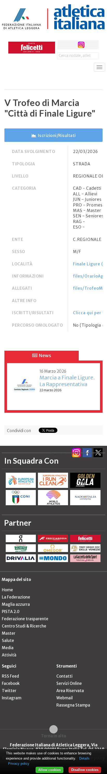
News (44, 355)
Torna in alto (53, 735)
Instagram (11, 697)
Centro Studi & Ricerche (24, 626)
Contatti (64, 676)
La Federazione (16, 597)
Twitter (9, 690)
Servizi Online (69, 683)
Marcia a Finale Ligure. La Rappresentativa (67, 380)
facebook (62, 45)
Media (8, 647)
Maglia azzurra (16, 604)
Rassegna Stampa (73, 705)
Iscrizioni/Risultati (57, 135)
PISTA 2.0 (10, 611)
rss (91, 45)
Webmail (64, 697)
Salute (8, 640)
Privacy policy (18, 763)
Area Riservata (70, 690)
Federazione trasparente (25, 618)
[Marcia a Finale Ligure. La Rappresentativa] (24, 385)
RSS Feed (10, 676)
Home (7, 589)
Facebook (10, 683)
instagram (81, 45)
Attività (9, 655)
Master (8, 633)
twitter (71, 45)
